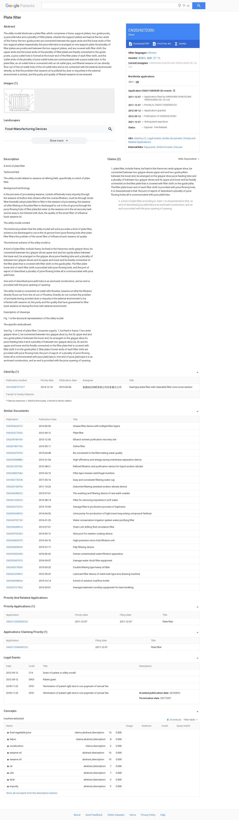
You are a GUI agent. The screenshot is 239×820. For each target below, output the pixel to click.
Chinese (152, 52)
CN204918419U (14, 439)
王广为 (156, 58)
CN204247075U (14, 453)
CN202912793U (14, 587)
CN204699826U (14, 580)
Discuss (178, 147)
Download (175, 719)
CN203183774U (14, 446)
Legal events (154, 138)
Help (162, 814)
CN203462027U (14, 426)
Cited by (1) (140, 138)
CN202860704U (14, 473)
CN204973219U (14, 520)
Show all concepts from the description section (31, 793)
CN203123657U (14, 500)
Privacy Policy (148, 814)
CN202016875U (14, 486)
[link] (18, 732)
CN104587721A (14, 387)
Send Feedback (94, 814)
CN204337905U (14, 567)
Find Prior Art (164, 43)
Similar (182, 43)
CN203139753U (14, 466)
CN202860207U (14, 540)
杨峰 (149, 58)
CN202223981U (14, 574)
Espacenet (149, 147)
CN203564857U (14, 513)
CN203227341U (14, 506)
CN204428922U (14, 493)
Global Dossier (164, 147)
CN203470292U (14, 533)
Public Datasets (116, 814)
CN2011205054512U (17, 621)
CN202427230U (14, 432)
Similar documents (172, 138)
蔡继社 (142, 58)
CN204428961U (14, 527)
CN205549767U (14, 560)
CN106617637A (14, 479)
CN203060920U (14, 547)
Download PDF (141, 43)
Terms (132, 814)
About (77, 814)
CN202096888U (14, 459)
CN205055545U (14, 553)
